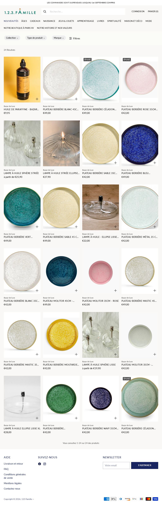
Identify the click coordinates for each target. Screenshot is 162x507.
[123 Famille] (20, 11)
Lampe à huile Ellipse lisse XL (22, 428)
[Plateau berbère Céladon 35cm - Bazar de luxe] (140, 399)
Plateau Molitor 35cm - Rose (100, 301)
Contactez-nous (12, 488)
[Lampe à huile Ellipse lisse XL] (22, 399)
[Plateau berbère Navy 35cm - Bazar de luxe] (100, 399)
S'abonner (144, 465)
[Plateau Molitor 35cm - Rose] (100, 271)
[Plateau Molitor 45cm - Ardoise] (61, 271)
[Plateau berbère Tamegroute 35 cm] (61, 399)
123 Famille (27, 499)
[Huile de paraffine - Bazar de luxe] (22, 79)
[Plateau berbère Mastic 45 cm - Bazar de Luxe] (140, 271)
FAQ (6, 469)
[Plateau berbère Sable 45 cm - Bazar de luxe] (61, 207)
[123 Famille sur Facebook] (39, 464)
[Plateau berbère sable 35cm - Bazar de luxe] (100, 143)
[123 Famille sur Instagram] (45, 464)
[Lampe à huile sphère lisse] (100, 335)
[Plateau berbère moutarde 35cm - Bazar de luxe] (61, 335)
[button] (12, 37)
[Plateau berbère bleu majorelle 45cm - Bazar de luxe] (140, 143)
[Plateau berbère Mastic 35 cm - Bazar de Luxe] (22, 335)
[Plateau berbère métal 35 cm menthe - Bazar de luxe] (140, 207)
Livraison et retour (13, 463)
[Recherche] (44, 11)
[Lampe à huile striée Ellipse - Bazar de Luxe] (61, 143)
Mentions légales (13, 483)
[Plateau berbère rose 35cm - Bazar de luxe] (140, 79)
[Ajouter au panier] (37, 99)
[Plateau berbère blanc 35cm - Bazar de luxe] (22, 271)
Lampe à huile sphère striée (21, 173)
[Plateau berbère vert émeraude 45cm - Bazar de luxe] (22, 207)
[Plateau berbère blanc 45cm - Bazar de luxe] (61, 79)
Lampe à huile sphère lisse (99, 364)
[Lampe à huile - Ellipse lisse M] (100, 207)
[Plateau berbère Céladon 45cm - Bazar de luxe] (100, 79)
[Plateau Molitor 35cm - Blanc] (140, 335)
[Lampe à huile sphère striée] (22, 143)
